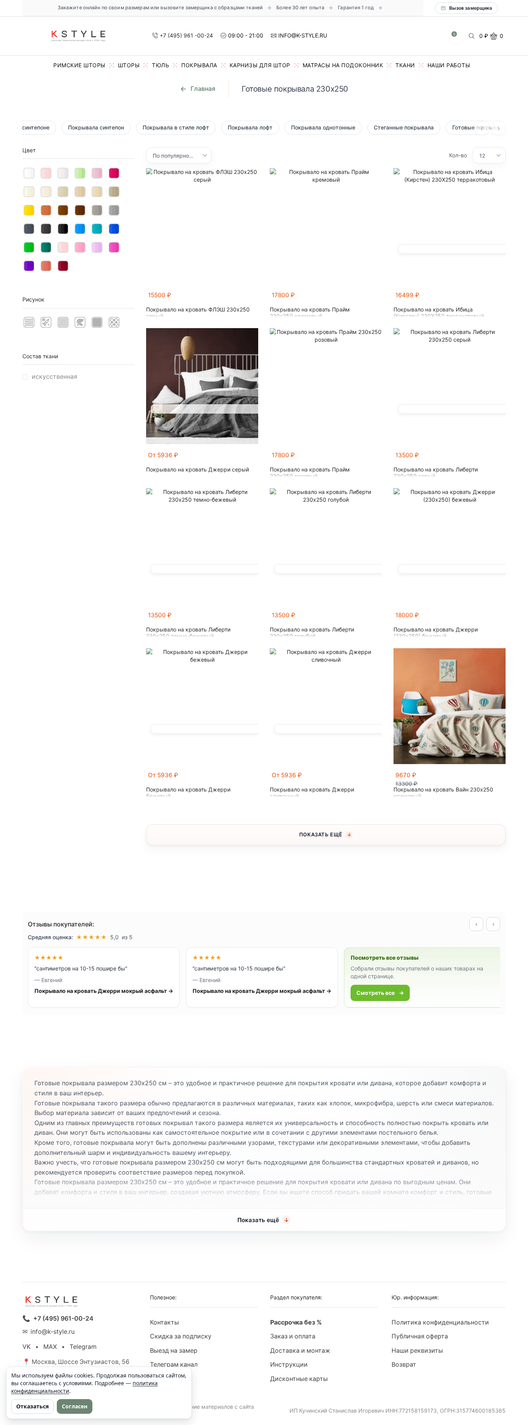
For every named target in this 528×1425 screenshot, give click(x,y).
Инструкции (289, 1364)
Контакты (164, 1322)
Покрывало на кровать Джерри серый (197, 469)
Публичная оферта (420, 1336)
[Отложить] (253, 299)
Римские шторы (79, 65)
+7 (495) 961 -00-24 (186, 35)
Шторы (129, 65)
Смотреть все (370, 992)
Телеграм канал (174, 1364)
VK (26, 1346)
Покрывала (199, 65)
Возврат (404, 1364)
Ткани (405, 65)
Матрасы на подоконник (343, 65)
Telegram (83, 1346)
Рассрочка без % (296, 1322)
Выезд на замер (174, 1350)
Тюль (160, 65)
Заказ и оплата (292, 1336)
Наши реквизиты (417, 1350)
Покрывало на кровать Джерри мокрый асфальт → (97, 990)
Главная (203, 88)
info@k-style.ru (53, 1331)
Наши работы (449, 65)
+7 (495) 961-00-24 (63, 1318)
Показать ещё (320, 834)
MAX (50, 1346)
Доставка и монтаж (300, 1350)
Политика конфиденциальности (440, 1322)
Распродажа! (170, 1378)
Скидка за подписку (180, 1336)
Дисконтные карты (299, 1378)
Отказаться (32, 1406)
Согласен (74, 1406)
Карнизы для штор (260, 65)
